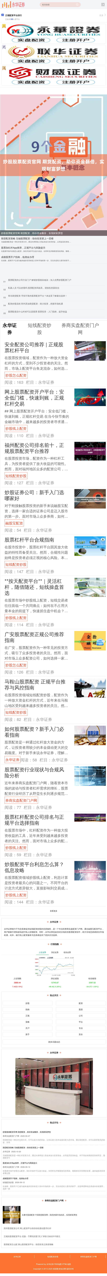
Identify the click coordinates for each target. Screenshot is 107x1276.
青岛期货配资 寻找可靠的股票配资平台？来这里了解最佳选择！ (37, 295)
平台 (81, 1021)
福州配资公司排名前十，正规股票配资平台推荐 (34, 447)
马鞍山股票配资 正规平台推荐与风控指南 (35, 684)
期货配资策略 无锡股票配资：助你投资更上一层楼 (27, 238)
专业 (81, 1028)
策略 (27, 1021)
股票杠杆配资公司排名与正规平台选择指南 (34, 819)
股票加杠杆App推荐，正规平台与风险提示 (23, 247)
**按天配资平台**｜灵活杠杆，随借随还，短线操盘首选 (34, 586)
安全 (81, 1034)
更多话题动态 (54, 1041)
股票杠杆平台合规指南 (29, 539)
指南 (27, 1009)
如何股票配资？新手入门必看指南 (34, 731)
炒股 (27, 1003)
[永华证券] (13, 4)
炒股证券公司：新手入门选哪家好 (34, 495)
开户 (27, 1028)
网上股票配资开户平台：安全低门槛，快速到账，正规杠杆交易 (34, 397)
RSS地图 (58, 1264)
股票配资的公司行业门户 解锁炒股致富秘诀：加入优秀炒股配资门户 (39, 279)
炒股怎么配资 (15, 375)
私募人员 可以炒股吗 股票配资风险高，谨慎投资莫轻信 (33, 287)
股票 (81, 1009)
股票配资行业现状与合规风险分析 (34, 772)
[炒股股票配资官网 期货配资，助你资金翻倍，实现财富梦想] (53, 164)
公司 (81, 1015)
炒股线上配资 (15, 428)
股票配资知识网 (59, 1268)
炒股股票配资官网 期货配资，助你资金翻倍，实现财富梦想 (32, 233)
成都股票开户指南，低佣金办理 (17, 257)
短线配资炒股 (15, 475)
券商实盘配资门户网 (21, 800)
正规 (27, 1015)
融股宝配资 (14, 523)
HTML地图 (66, 1264)
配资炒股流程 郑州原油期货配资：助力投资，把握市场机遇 (35, 303)
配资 (81, 1003)
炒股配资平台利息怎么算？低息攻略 (34, 866)
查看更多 (53, 911)
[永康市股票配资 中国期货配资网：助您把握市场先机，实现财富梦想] (11, 1215)
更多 (101, 15)
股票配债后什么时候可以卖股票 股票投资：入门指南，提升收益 (37, 311)
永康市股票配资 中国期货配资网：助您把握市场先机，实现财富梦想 (49, 1214)
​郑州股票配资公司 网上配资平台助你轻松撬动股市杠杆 (27, 1228)
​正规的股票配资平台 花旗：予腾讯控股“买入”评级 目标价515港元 (32, 1236)
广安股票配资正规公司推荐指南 (34, 636)
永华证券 (12, 759)
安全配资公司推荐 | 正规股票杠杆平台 (34, 347)
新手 (27, 1034)
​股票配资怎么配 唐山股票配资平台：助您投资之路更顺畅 (28, 1244)
